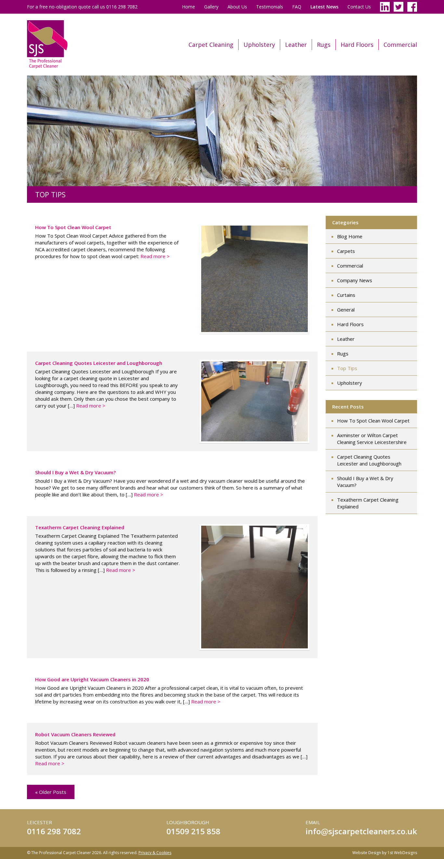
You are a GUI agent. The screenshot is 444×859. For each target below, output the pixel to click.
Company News (354, 280)
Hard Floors (357, 44)
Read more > (155, 256)
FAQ (296, 7)
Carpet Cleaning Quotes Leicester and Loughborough (98, 363)
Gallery (211, 7)
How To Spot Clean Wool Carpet (73, 227)
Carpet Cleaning (211, 44)
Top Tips (347, 368)
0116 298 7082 (54, 831)
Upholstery (259, 44)
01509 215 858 (193, 831)
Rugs (324, 44)
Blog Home (349, 236)
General (346, 309)
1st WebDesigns (402, 852)
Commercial (400, 44)
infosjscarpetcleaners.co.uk (361, 831)
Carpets (346, 251)
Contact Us (359, 7)
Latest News (324, 7)
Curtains (346, 295)
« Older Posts (50, 792)
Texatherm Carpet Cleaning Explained (79, 527)
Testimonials (269, 7)
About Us (237, 7)
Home (188, 7)
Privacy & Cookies (154, 852)
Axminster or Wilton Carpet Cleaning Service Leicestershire (372, 438)
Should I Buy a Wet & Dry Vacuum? (75, 472)
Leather (296, 44)
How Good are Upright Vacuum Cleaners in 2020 (92, 679)
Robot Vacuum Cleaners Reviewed (75, 734)
